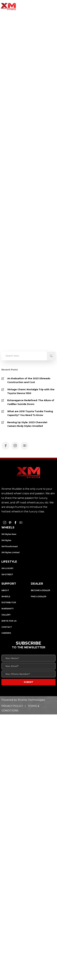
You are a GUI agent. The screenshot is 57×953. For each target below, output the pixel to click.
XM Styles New (8, 534)
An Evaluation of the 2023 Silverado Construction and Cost (28, 380)
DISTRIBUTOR (8, 602)
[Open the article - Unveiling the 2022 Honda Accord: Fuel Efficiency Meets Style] (27, 153)
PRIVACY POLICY (12, 706)
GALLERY (6, 615)
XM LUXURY (7, 568)
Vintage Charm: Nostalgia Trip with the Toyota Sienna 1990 (30, 391)
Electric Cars (32, 326)
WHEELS (5, 596)
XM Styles (6, 540)
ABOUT (5, 590)
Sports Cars (31, 114)
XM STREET (7, 574)
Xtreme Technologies (31, 699)
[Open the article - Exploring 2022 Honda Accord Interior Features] (27, 47)
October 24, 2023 (28, 196)
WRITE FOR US (8, 621)
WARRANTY (7, 608)
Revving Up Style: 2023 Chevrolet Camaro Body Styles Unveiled (27, 424)
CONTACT (6, 627)
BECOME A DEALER (40, 590)
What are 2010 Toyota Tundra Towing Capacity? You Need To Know (30, 413)
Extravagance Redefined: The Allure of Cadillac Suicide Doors (30, 402)
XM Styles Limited (10, 552)
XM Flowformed (9, 546)
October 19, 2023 (28, 302)
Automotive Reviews (21, 220)
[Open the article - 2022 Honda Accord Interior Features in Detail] (27, 259)
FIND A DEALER (38, 596)
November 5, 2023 (29, 89)
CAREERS (6, 633)
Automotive (16, 114)
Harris (13, 89)
